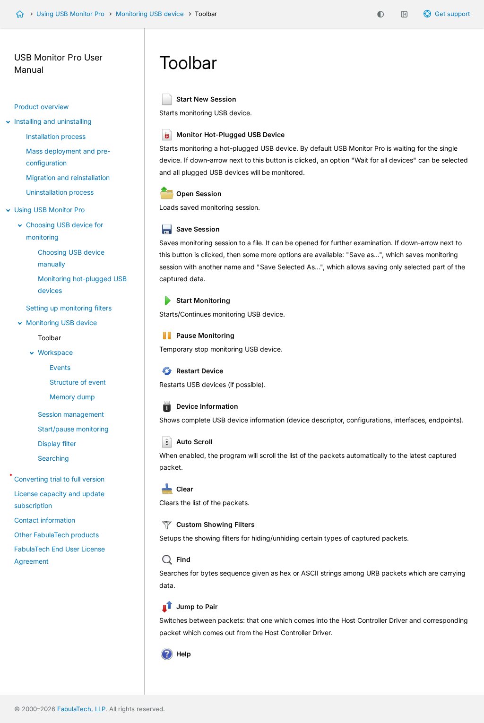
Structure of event (78, 382)
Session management (71, 414)
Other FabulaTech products (56, 535)
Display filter (57, 443)
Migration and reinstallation (68, 177)
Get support (452, 13)
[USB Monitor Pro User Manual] (20, 14)
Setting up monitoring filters (69, 308)
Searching (53, 458)
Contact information (44, 520)
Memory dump (72, 397)
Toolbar (49, 338)
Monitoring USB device (150, 13)
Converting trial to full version (59, 479)
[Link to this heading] (48, 70)
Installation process (56, 136)
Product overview (41, 107)
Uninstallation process (60, 192)
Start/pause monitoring (73, 429)
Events (60, 367)
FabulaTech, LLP (81, 709)
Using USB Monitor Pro (70, 13)
